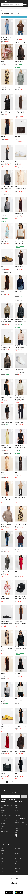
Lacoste (2, 871)
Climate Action (17, 830)
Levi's (2, 846)
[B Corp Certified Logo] (21, 834)
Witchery (2, 866)
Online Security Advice (5, 825)
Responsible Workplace (19, 822)
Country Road (3, 856)
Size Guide (17, 808)
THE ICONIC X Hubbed (5, 830)
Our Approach (17, 820)
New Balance (17, 848)
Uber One (2, 828)
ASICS (16, 863)
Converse (2, 860)
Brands (2, 807)
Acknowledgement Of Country (6, 805)
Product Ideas (17, 813)
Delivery (16, 805)
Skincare (2, 868)
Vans (1, 863)
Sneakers (16, 860)
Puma (16, 856)
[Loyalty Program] (25, 4)
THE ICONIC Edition (4, 831)
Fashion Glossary (18, 812)
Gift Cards (16, 810)
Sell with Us (3, 810)
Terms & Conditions (4, 818)
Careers (2, 813)
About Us (2, 803)
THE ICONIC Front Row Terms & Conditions (7, 823)
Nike (15, 850)
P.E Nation (17, 871)
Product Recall (17, 815)
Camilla (2, 855)
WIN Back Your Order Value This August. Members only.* (14, 7)
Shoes (2, 858)
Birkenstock (3, 853)
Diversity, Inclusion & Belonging (21, 824)
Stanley (2, 861)
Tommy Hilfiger (17, 868)
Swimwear (17, 851)
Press (2, 812)
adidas (2, 848)
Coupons (2, 817)
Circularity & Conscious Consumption (19, 826)
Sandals (16, 861)
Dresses (16, 865)
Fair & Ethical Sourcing (19, 828)
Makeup (2, 850)
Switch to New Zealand (19, 817)
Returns (16, 807)
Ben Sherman (3, 851)
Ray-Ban (16, 855)
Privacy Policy (3, 820)
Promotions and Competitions (6, 815)
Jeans (16, 866)
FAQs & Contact (18, 803)
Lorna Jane (17, 846)
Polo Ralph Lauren (18, 858)
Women (2, 10)
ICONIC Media (3, 808)
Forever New (3, 865)
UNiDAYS (2, 826)
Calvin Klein (17, 853)
